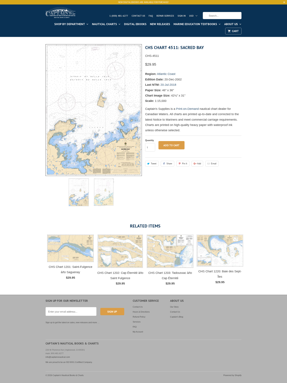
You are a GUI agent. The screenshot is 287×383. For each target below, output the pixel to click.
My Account (138, 332)
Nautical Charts (105, 24)
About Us (231, 24)
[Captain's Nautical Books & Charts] (60, 13)
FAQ (151, 15)
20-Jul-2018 (168, 84)
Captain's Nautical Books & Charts (68, 375)
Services (137, 322)
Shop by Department (70, 24)
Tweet (153, 163)
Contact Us (138, 15)
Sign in (182, 15)
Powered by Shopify (232, 375)
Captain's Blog (176, 317)
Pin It (184, 163)
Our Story (174, 307)
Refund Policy (139, 317)
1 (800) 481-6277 (118, 15)
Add (199, 163)
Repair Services (165, 15)
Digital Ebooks (135, 24)
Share (169, 163)
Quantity (149, 140)
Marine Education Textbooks (196, 24)
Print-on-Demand (187, 108)
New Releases (160, 24)
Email (213, 163)
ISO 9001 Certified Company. (79, 362)
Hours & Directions (141, 312)
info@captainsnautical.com (58, 357)
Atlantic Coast (166, 74)
